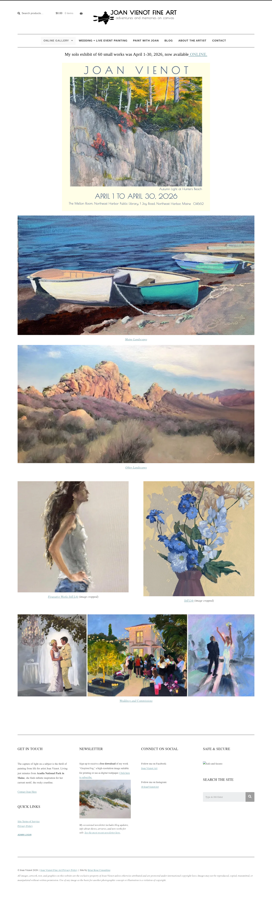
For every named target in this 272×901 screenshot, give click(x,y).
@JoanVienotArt (150, 786)
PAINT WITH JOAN (146, 40)
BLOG (168, 40)
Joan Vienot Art (149, 768)
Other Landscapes (136, 467)
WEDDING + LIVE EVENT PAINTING (103, 40)
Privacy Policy (25, 826)
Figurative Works (58, 596)
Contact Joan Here (27, 791)
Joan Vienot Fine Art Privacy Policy (59, 870)
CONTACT (219, 40)
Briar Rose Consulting (99, 870)
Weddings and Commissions (136, 701)
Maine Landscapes (136, 339)
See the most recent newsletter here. (102, 832)
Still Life (73, 596)
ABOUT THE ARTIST (192, 40)
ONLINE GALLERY (56, 40)
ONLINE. (198, 54)
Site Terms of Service (29, 821)
